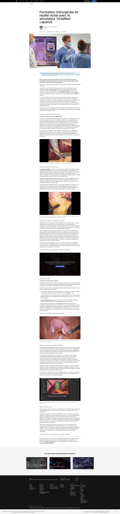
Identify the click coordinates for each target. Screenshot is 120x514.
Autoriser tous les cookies (103, 511)
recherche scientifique (46, 169)
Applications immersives (50, 31)
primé (76, 92)
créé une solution (53, 89)
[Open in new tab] (35, 488)
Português (44, 479)
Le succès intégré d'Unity (46, 300)
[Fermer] (116, 512)
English (30, 479)
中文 (47, 479)
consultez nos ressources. (50, 441)
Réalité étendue (63, 31)
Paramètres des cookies (88, 511)
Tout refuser (95, 511)
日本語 (37, 479)
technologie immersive (64, 90)
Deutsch (33, 479)
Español (49, 479)
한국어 (56, 479)
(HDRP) (68, 292)
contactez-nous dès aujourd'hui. (47, 442)
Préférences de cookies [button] (76, 507)
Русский (53, 479)
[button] (87, 1)
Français (40, 479)
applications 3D (57, 31)
